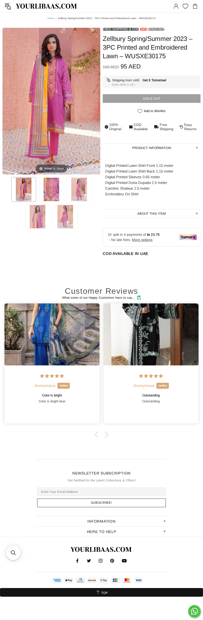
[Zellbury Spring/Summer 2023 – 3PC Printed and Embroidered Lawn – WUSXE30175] (23, 189)
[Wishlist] (185, 6)
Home (51, 18)
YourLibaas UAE (47, 6)
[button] (97, 434)
